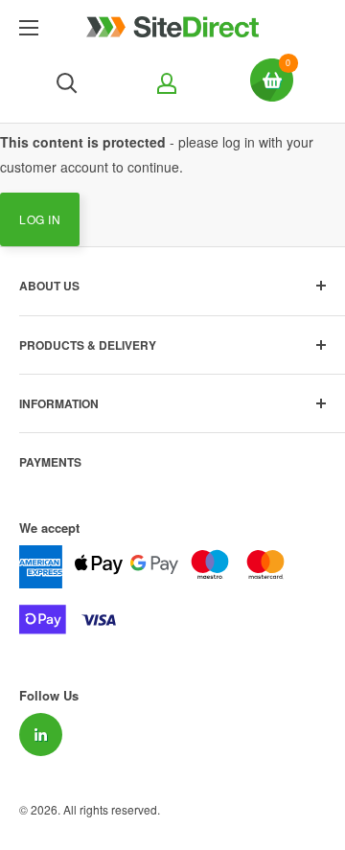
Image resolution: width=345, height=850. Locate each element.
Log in (39, 219)
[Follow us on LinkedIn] (40, 734)
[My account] (164, 83)
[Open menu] (28, 27)
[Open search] (67, 83)
